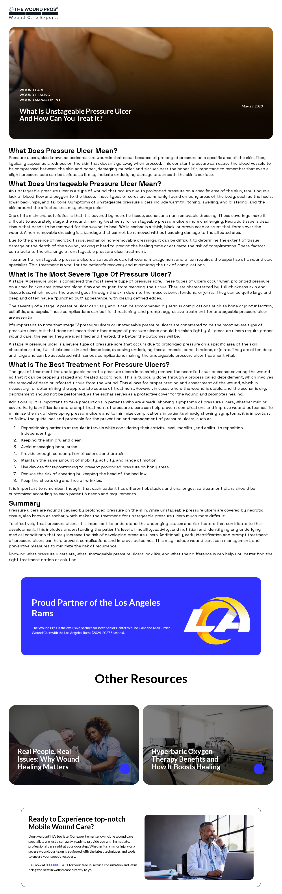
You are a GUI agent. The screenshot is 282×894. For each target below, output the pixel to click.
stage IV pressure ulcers (86, 324)
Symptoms (79, 202)
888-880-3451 (57, 865)
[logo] (33, 13)
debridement (230, 377)
